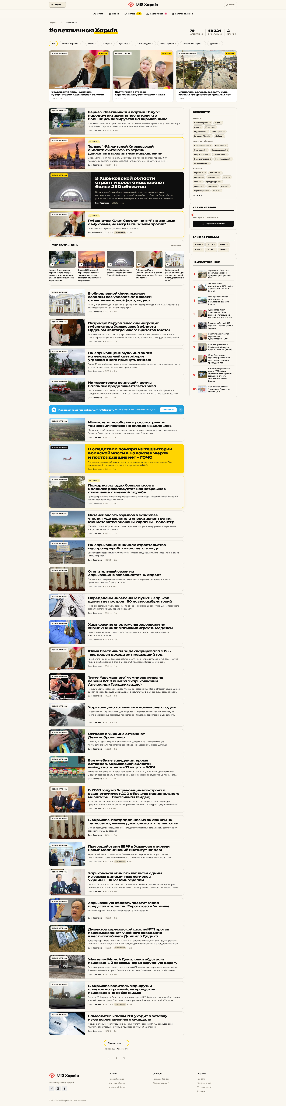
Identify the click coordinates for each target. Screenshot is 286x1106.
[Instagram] (58, 1088)
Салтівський (200, 150)
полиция (215, 173)
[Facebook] (64, 1088)
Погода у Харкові (161, 1079)
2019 (211, 244)
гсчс (216, 190)
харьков (200, 173)
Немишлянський (220, 150)
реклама (213, 177)
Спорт (108, 43)
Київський (220, 145)
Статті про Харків (117, 1083)
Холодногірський (202, 159)
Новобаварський (223, 159)
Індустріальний (202, 154)
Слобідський (220, 154)
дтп (226, 177)
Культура (124, 43)
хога (198, 181)
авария (199, 186)
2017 (198, 250)
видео (199, 177)
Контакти (201, 1091)
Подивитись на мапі (215, 223)
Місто (92, 43)
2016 (211, 250)
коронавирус (201, 190)
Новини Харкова (71, 43)
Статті (100, 13)
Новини (115, 13)
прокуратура (213, 181)
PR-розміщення (204, 1087)
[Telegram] (51, 1088)
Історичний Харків (193, 43)
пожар (212, 186)
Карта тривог (156, 13)
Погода (134, 13)
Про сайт (201, 1079)
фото (225, 186)
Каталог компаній (184, 13)
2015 (223, 250)
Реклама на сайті (204, 1083)
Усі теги (196, 195)
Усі (53, 43)
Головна (52, 22)
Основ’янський (201, 163)
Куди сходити (145, 43)
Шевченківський (202, 145)
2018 (224, 244)
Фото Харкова (168, 43)
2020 (198, 244)
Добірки (215, 43)
